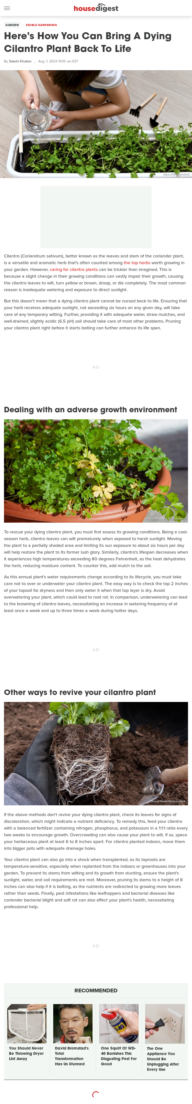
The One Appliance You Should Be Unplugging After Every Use (163, 1059)
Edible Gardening (41, 25)
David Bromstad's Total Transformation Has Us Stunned (71, 1056)
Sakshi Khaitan (20, 61)
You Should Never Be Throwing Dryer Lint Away (26, 1054)
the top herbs (137, 262)
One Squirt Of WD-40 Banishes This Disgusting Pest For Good (118, 1056)
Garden (12, 25)
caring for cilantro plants (74, 269)
